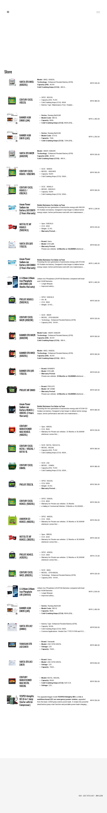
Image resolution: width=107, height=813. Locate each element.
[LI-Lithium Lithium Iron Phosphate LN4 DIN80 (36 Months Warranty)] (53, 282)
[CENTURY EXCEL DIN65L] (53, 466)
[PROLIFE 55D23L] (53, 484)
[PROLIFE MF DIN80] (53, 389)
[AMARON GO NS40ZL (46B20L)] (53, 520)
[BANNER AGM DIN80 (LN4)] (53, 118)
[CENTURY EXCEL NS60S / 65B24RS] (53, 172)
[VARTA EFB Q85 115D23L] (53, 244)
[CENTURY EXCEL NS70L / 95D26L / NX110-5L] (53, 448)
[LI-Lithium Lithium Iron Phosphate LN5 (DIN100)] (53, 591)
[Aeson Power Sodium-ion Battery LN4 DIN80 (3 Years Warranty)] (53, 263)
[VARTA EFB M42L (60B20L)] (53, 83)
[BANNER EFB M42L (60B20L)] (53, 354)
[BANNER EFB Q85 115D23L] (53, 372)
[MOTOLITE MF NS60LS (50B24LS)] (53, 227)
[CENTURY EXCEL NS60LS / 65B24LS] (53, 190)
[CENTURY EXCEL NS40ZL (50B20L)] (53, 502)
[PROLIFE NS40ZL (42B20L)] (53, 555)
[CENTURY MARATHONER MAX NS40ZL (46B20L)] (53, 430)
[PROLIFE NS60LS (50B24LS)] (53, 300)
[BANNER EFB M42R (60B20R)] (53, 336)
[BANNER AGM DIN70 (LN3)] (53, 136)
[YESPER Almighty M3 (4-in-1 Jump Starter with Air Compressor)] (53, 700)
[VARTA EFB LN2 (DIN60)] (53, 627)
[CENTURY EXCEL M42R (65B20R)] (53, 318)
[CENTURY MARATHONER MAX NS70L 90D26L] (53, 681)
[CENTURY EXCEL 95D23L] (53, 100)
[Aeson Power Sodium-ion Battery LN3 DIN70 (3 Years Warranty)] (53, 208)
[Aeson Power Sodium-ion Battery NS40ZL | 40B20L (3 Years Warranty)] (53, 409)
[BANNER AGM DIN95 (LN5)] (53, 609)
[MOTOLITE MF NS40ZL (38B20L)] (53, 537)
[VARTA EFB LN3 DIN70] (53, 662)
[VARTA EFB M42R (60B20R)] (53, 154)
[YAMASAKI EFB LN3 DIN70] (53, 645)
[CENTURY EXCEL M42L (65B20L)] (53, 573)
